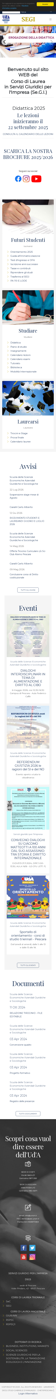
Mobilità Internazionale (23, 371)
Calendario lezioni (20, 355)
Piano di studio (18, 346)
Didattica (15, 342)
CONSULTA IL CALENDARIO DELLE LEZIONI (28, 134)
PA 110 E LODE (18, 280)
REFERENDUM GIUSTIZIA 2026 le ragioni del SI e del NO (28, 765)
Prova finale (17, 437)
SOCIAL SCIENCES (16, 1350)
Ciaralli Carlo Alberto (21, 507)
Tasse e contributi (20, 268)
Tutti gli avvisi (28, 590)
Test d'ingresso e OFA (22, 260)
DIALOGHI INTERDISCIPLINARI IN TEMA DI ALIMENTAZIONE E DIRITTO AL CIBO (28, 678)
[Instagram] (32, 1256)
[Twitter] (32, 1247)
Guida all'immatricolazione (25, 255)
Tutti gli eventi (28, 965)
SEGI (8, 1305)
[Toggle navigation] (51, 12)
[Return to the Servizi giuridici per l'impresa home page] (27, 19)
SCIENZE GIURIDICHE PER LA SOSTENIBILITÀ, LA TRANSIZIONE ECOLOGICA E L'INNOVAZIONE (25, 1358)
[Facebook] (24, 1247)
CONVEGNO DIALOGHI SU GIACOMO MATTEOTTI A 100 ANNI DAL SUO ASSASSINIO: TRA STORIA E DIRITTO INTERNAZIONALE (28, 849)
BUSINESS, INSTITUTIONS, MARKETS (27, 1346)
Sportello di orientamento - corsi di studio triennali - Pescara (28, 935)
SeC (8, 1301)
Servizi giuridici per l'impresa (28, 834)
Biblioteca (16, 367)
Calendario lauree (20, 441)
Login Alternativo (28, 1393)
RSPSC (10, 1319)
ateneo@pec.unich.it (30, 1219)
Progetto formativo (20, 1073)
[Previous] (4, 41)
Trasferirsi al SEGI (19, 276)
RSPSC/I (10, 1324)
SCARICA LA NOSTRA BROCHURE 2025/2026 (28, 154)
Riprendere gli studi (21, 272)
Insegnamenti (18, 350)
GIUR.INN (11, 1315)
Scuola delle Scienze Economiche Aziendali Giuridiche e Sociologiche (24, 480)
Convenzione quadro (20, 1044)
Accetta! (45, 4)
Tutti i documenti (28, 1114)
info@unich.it (31, 1215)
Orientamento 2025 (21, 251)
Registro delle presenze (22, 1101)
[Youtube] (24, 1256)
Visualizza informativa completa (15, 7)
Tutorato (15, 363)
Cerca (23, 12)
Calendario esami (20, 359)
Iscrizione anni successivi (24, 264)
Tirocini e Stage (19, 433)
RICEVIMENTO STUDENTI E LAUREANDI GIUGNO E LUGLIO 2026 (27, 521)
